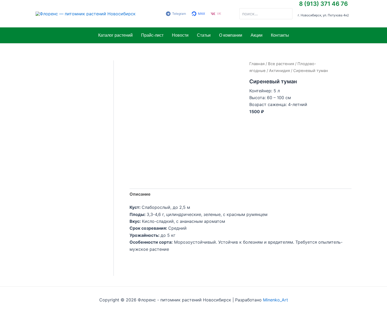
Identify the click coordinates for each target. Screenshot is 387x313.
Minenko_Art (275, 299)
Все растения (281, 63)
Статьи (204, 35)
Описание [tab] (140, 194)
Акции (256, 35)
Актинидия (279, 70)
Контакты (280, 35)
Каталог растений (115, 35)
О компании (230, 35)
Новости (180, 35)
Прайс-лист (152, 35)
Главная (257, 63)
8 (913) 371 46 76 (323, 3)
